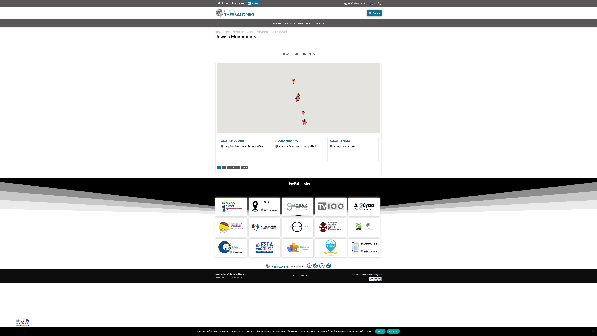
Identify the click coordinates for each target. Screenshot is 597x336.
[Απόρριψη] (593, 331)
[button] (379, 3)
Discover (250, 32)
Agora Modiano (232, 140)
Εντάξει (380, 331)
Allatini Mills (340, 140)
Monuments (262, 32)
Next (245, 168)
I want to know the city (234, 32)
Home (218, 32)
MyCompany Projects (372, 275)
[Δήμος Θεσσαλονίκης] (240, 13)
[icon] (309, 267)
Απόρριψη (393, 331)
